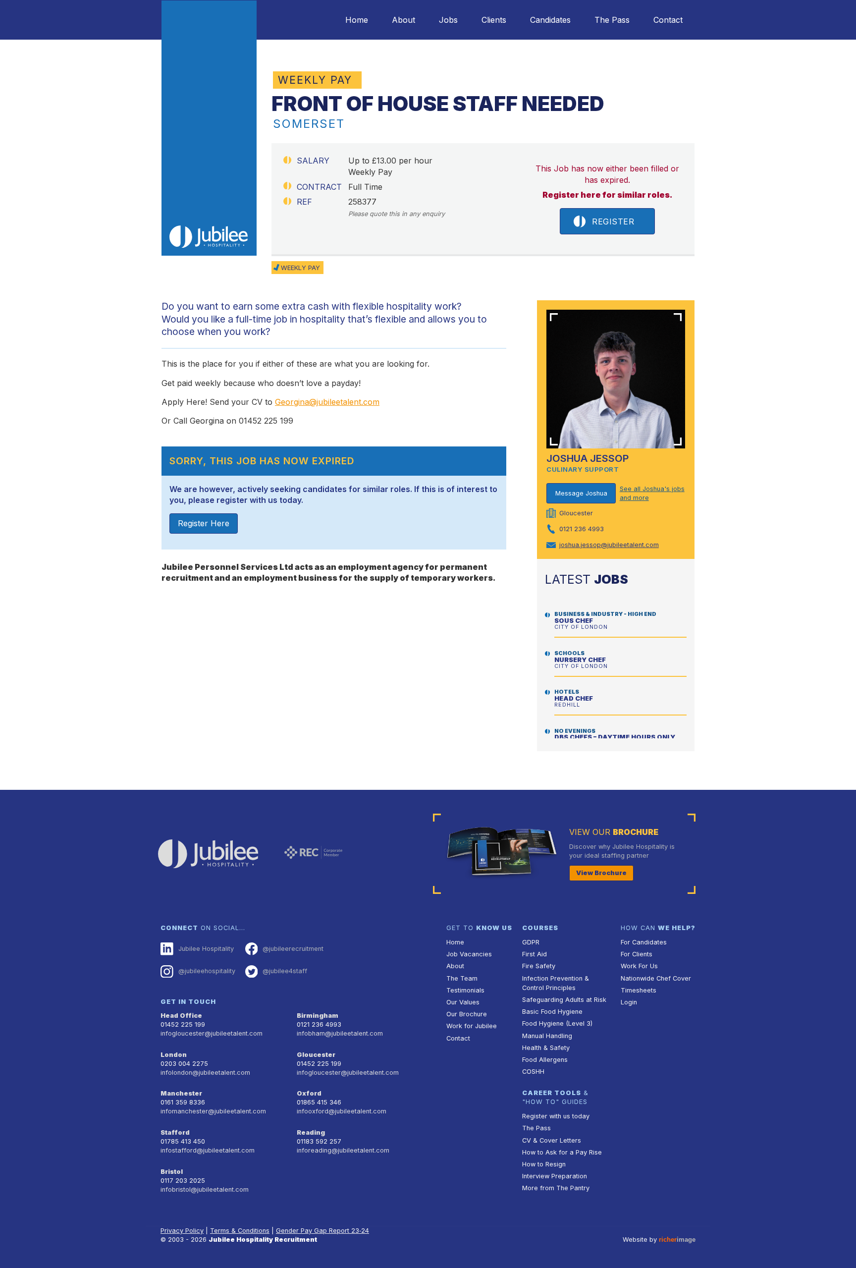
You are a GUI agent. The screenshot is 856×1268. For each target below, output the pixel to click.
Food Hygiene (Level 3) (557, 1023)
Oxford (309, 1093)
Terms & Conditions (239, 1230)
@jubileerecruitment (293, 948)
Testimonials (465, 990)
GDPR (530, 942)
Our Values (463, 1002)
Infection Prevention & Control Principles (555, 983)
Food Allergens (545, 1059)
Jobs (448, 20)
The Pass (612, 20)
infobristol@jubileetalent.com (204, 1189)
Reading (311, 1132)
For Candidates (644, 942)
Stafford (175, 1132)
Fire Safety (538, 966)
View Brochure (601, 873)
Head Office (181, 1015)
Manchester (181, 1093)
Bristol (171, 1171)
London (173, 1054)
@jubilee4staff (285, 971)
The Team (462, 978)
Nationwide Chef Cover (656, 978)
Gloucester (316, 1054)
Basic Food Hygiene (552, 1011)
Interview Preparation (554, 1176)
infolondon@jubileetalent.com (205, 1072)
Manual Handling (547, 1036)
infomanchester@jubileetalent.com (213, 1111)
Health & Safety (546, 1047)
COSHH (533, 1071)
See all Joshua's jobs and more (652, 493)
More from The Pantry (555, 1188)
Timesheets (638, 990)
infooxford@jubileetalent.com (341, 1111)
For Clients (636, 954)
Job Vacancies (469, 954)
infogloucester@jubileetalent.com (211, 1033)
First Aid (534, 954)
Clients (494, 20)
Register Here (203, 523)
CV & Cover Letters (551, 1140)
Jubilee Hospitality (206, 948)
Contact (668, 20)
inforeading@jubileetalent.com (343, 1150)
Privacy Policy (182, 1230)
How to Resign (544, 1164)
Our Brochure (466, 1014)
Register (613, 221)
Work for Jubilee (471, 1026)
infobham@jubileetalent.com (340, 1033)
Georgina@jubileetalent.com (327, 402)
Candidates (550, 20)
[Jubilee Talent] (209, 128)
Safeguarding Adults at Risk (564, 999)
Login (629, 1002)
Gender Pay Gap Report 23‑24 (322, 1230)
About (403, 20)
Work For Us (639, 966)
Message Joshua (581, 493)
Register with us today (555, 1116)
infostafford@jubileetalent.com (207, 1150)
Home (356, 20)
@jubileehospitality (206, 971)
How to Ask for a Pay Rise (562, 1152)
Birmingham (317, 1015)
